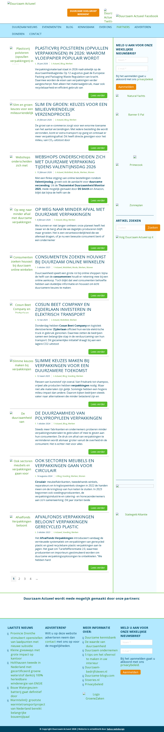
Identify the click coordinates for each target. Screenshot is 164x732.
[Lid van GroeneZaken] (95, 696)
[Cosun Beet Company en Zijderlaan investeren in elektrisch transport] (21, 308)
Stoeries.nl (92, 680)
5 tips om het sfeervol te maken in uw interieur (100, 659)
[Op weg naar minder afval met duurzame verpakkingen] (21, 216)
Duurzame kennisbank (100, 637)
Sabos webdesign (115, 729)
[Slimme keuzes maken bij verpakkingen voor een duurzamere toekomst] (21, 365)
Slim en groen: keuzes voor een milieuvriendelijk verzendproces (71, 109)
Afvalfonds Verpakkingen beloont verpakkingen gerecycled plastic (64, 522)
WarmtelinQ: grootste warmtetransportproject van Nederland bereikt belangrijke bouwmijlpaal (27, 708)
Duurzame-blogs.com (99, 675)
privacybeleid (145, 79)
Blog (63, 63)
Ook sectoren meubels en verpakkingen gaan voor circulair (64, 465)
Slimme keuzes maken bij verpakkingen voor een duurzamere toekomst (62, 365)
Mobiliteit (68, 172)
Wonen (91, 172)
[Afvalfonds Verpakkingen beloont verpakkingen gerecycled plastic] (21, 521)
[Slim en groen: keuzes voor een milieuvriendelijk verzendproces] (21, 109)
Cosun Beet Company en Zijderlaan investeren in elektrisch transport (63, 309)
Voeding (71, 376)
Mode (76, 172)
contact (50, 641)
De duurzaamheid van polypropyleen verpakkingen (68, 415)
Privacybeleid (94, 684)
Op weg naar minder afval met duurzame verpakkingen (70, 211)
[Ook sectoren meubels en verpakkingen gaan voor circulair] (21, 467)
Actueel (56, 63)
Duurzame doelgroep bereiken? (83, 12)
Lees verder (98, 95)
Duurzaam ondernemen (101, 650)
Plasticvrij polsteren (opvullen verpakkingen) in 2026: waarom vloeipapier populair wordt (71, 53)
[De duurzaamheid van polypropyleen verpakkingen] (21, 418)
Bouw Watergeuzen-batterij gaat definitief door (26, 692)
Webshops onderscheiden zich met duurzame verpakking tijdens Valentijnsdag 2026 (70, 162)
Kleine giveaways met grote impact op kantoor (25, 654)
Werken (69, 63)
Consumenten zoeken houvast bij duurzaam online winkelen (70, 259)
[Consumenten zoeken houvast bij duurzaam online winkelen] (21, 263)
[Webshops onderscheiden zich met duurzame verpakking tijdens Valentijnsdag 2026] (21, 162)
